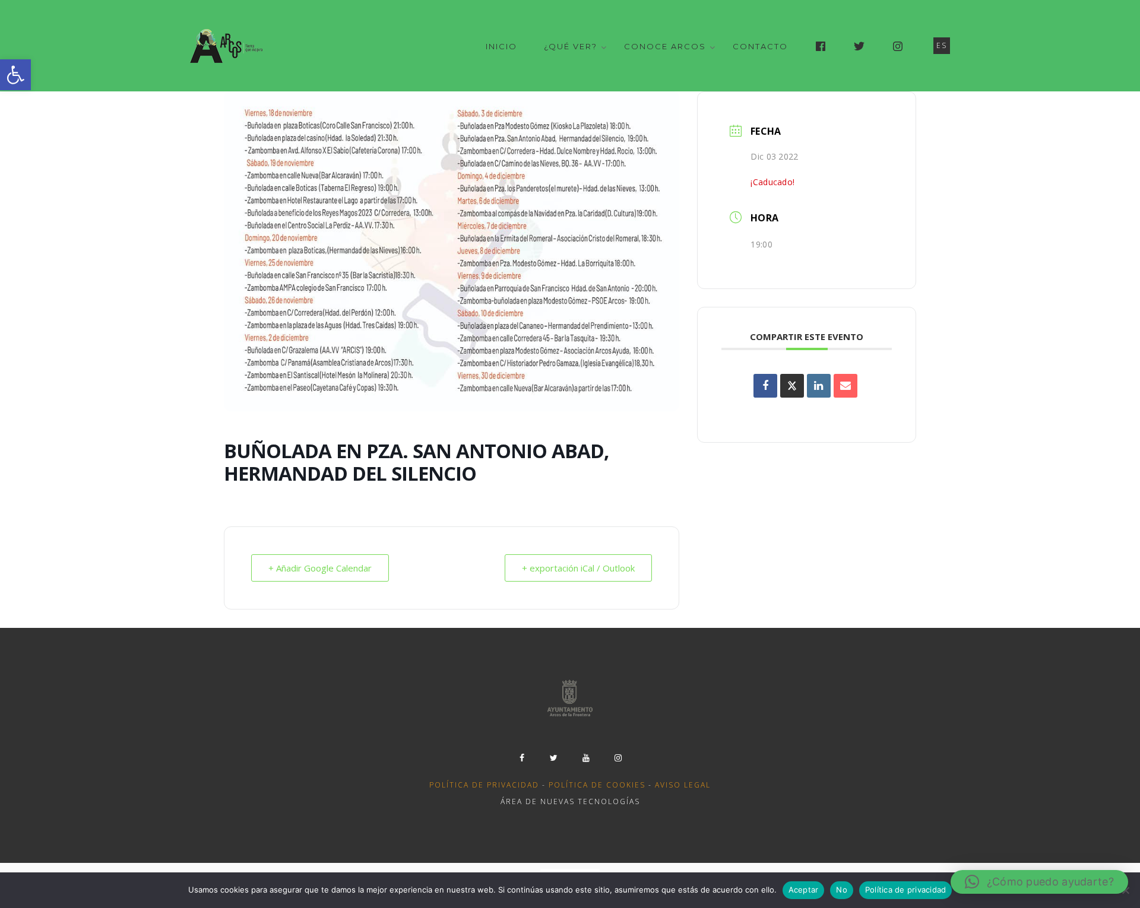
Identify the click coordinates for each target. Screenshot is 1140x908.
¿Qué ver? (570, 46)
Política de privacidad (484, 785)
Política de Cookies (597, 785)
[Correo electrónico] (845, 386)
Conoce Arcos (665, 46)
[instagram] (618, 758)
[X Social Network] (792, 386)
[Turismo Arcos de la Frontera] (227, 45)
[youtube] (586, 758)
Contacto (760, 46)
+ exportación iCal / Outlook (578, 568)
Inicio (501, 46)
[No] (1125, 890)
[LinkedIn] (819, 386)
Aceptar (803, 889)
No (841, 889)
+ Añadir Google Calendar (320, 568)
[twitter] (554, 758)
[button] (15, 74)
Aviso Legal (683, 785)
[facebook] (522, 758)
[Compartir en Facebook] (765, 386)
